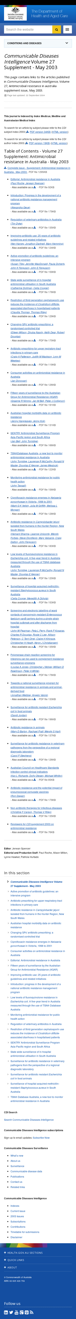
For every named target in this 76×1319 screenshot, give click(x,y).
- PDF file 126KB (46, 384)
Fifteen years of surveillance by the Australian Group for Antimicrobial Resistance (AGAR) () (38, 396)
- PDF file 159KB (46, 271)
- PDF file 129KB (46, 316)
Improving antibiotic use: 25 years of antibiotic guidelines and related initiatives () (37, 239)
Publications (17, 1176)
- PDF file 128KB (46, 513)
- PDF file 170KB (46, 340)
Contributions (18, 1226)
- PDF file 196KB (46, 719)
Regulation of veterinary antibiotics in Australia (36, 1024)
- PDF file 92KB (45, 187)
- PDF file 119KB (46, 364)
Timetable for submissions (25, 1232)
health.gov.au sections (25, 1253)
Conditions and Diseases (24, 43)
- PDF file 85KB (45, 779)
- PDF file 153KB (46, 602)
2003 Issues (17, 1216)
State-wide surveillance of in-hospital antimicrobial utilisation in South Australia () (33, 284)
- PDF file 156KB (46, 489)
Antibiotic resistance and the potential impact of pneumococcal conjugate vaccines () (36, 791)
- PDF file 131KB (46, 425)
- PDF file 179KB (46, 211)
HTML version (60, 131)
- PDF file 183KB (46, 546)
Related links (18, 1187)
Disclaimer (16, 1237)
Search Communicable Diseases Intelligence (29, 1119)
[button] (64, 1315)
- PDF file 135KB (46, 227)
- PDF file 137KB (46, 735)
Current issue (18, 1211)
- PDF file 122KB (46, 469)
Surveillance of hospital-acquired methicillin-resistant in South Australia (35, 1087)
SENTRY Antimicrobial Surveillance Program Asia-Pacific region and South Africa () (35, 437)
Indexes (15, 1205)
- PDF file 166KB (46, 445)
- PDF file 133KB (46, 699)
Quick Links (15, 1260)
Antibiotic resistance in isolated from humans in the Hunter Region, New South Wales (37, 914)
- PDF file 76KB (45, 832)
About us (15, 1160)
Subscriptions (18, 1221)
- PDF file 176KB (46, 675)
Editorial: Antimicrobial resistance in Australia (35, 960)
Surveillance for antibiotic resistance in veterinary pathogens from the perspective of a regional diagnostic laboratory (37, 1065)
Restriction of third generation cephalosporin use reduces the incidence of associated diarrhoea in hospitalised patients (37, 1033)
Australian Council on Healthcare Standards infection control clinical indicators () (36, 771)
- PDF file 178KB (46, 292)
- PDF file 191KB (46, 404)
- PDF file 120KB (46, 578)
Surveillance (17, 1166)
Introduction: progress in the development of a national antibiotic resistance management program (36, 988)
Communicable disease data (26, 1171)
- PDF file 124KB (46, 247)
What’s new (17, 1155)
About (12, 1267)
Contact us (16, 1181)
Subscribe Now (41, 1137)
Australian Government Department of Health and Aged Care (15, 13)
